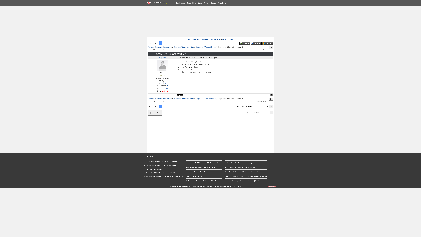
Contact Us (208, 186)
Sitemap (215, 186)
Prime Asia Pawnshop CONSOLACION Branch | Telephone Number (246, 176)
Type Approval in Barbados (154, 169)
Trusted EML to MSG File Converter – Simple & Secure (242, 163)
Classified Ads (180, 3)
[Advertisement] (210, 21)
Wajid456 (162, 57)
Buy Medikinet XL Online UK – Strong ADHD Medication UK (164, 173)
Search (213, 3)
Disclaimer (223, 186)
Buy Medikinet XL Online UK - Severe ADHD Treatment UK (164, 176)
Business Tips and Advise (184, 47)
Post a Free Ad (222, 3)
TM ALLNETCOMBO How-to (194, 176)
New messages (194, 39)
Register (206, 3)
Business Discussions (163, 47)
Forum (150, 47)
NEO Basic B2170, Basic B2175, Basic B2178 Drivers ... (203, 181)
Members (205, 39)
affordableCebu (163, 3)
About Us (201, 186)
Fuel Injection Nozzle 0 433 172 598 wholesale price (162, 161)
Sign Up (240, 186)
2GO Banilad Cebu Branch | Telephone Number (200, 167)
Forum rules (216, 39)
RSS (231, 39)
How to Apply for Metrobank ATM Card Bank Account (241, 172)
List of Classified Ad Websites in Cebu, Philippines (240, 167)
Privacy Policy (231, 186)
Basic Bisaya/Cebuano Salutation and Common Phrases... (204, 172)
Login (200, 3)
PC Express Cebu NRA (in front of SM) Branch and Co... (203, 163)
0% (166, 88)
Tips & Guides (191, 3)
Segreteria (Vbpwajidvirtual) (206, 47)
